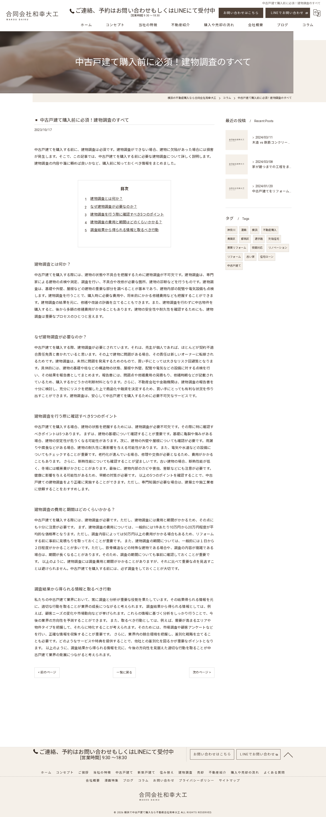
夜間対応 (257, 247)
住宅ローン (266, 256)
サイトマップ (229, 780)
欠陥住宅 (273, 238)
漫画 (243, 230)
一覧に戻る (124, 672)
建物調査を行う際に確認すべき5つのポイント (127, 214)
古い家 (250, 256)
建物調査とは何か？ (106, 199)
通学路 (259, 238)
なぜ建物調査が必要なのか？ (113, 207)
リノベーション (277, 247)
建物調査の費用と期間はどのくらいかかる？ (126, 222)
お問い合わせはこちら (241, 13)
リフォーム (234, 256)
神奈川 (231, 230)
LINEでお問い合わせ (287, 13)
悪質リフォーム (236, 247)
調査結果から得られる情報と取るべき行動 (124, 230)
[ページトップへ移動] (288, 754)
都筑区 (245, 238)
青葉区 (231, 238)
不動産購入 (270, 230)
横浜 (254, 230)
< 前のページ (47, 672)
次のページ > (202, 672)
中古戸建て (234, 265)
